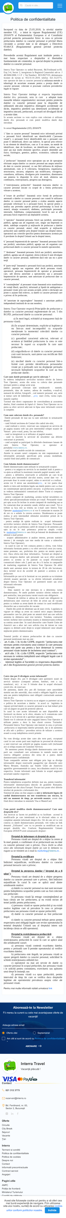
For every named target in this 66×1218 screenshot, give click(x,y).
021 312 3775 (13, 1090)
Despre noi (7, 1160)
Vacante (6, 1135)
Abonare (31, 1046)
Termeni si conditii (11, 1150)
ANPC (5, 1185)
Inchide (52, 1210)
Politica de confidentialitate (50, 1038)
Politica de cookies (11, 1157)
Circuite (6, 1125)
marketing (47, 850)
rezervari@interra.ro (16, 1098)
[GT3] (40, 483)
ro (58, 850)
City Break (7, 1128)
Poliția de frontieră (11, 1188)
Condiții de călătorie (12, 1195)
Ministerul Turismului (12, 1192)
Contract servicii (10, 1171)
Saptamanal (43, 1033)
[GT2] (36, 396)
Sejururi (6, 1132)
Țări (4, 1139)
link (50, 988)
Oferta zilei (11, 1033)
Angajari (6, 1174)
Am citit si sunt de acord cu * (36, 1040)
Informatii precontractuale (15, 1167)
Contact (6, 1164)
